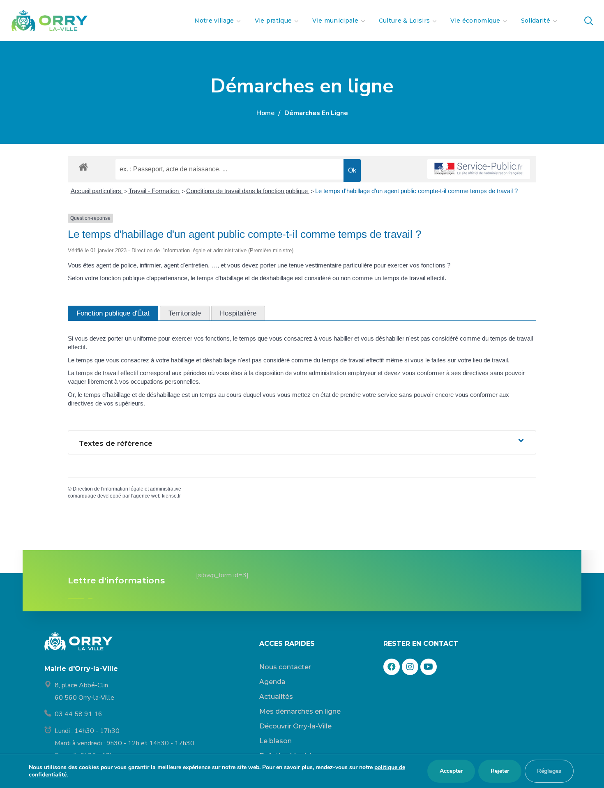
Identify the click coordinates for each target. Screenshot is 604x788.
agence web (147, 496)
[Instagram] (410, 667)
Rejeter (500, 771)
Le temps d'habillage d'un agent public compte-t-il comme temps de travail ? (416, 190)
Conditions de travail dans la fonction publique (247, 190)
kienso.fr (171, 496)
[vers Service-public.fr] (478, 169)
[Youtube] (428, 667)
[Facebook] (391, 667)
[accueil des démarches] (83, 166)
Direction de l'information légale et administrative (127, 489)
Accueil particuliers (97, 190)
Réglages (549, 771)
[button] (588, 20)
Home (265, 113)
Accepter (451, 771)
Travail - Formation (154, 190)
